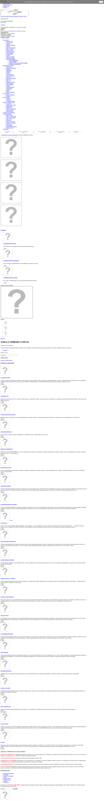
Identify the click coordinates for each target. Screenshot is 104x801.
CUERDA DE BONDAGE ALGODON (8, 414)
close (101, 1)
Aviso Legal (6, 782)
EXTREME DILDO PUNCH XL (9, 243)
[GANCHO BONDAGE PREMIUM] (5, 557)
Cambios (5, 781)
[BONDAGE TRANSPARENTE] (5, 446)
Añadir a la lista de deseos (6, 360)
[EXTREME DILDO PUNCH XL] (7, 240)
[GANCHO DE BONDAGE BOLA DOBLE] (5, 501)
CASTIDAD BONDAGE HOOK (7, 633)
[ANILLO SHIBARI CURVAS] (5, 325)
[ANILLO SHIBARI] (5, 649)
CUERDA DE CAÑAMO (5, 377)
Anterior (2, 319)
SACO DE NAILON (4, 723)
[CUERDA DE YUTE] (5, 393)
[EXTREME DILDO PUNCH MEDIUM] (7, 258)
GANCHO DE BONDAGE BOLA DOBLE (9, 504)
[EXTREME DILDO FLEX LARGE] (7, 275)
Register (5, 7)
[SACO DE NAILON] (5, 721)
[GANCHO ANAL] (5, 520)
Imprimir (5, 350)
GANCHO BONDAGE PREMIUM (7, 560)
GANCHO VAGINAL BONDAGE (7, 596)
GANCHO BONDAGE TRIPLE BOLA (8, 541)
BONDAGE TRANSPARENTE (7, 449)
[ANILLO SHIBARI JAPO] (5, 703)
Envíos (5, 777)
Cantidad (3, 355)
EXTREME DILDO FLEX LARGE (10, 277)
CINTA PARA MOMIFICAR (6, 431)
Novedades (3, 230)
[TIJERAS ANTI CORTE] (5, 685)
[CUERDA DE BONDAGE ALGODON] (5, 412)
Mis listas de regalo (7, 4)
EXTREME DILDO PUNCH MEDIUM (11, 260)
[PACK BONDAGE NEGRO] (5, 464)
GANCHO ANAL (4, 523)
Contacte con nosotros (8, 776)
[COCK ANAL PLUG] (5, 612)
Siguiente (3, 338)
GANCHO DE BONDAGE (6, 486)
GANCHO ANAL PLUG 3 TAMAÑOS (8, 578)
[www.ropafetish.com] (15, 15)
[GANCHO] (5, 739)
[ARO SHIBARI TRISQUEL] (5, 668)
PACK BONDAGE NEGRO (6, 467)
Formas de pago (7, 779)
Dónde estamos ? (7, 778)
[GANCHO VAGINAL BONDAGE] (5, 594)
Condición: (3, 345)
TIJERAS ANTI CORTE (5, 688)
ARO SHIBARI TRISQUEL (6, 670)
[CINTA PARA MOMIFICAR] (5, 429)
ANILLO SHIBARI (4, 652)
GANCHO (3, 742)
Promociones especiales (8, 773)
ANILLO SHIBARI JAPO (6, 706)
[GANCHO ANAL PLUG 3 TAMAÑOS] (5, 575)
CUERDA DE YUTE (5, 396)
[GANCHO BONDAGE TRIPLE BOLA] (5, 538)
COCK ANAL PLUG (5, 615)
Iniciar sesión (6, 6)
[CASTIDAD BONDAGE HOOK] (5, 631)
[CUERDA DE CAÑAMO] (5, 375)
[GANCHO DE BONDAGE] (5, 483)
